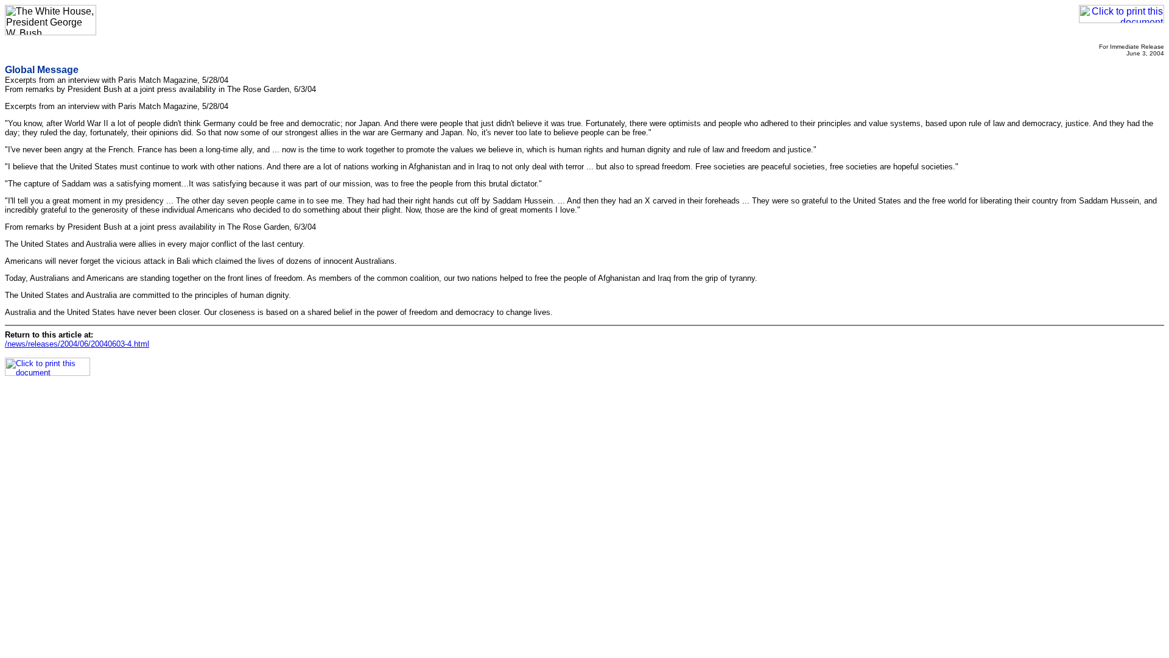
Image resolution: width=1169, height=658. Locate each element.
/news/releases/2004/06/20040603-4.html (77, 343)
